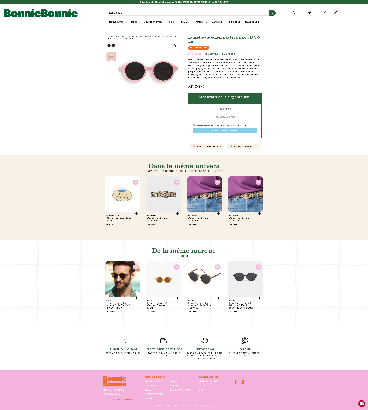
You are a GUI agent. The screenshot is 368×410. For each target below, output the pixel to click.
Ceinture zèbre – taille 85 (198, 219)
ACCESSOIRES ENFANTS (132, 36)
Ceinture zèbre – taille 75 (239, 219)
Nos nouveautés (154, 381)
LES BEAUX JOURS (171, 171)
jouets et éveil (154, 394)
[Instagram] (243, 382)
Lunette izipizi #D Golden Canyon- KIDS (158, 305)
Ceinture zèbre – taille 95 (157, 219)
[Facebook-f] (235, 382)
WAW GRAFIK (207, 405)
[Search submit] (272, 13)
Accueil (110, 36)
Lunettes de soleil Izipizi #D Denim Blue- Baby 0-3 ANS (241, 305)
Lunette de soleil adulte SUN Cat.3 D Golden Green (118, 305)
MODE (218, 171)
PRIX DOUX (176, 385)
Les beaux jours (180, 390)
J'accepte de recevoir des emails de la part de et (221, 126)
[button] (118, 22)
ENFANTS (152, 171)
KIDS (118, 36)
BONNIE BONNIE (241, 126)
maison (149, 398)
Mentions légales (210, 381)
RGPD (202, 385)
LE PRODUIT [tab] (194, 54)
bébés (147, 390)
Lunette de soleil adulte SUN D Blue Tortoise (199, 305)
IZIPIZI (184, 256)
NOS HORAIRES (122, 400)
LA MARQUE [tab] (228, 54)
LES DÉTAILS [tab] (212, 54)
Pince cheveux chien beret (119, 219)
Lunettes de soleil (154, 36)
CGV (201, 390)
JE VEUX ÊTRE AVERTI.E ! (225, 130)
